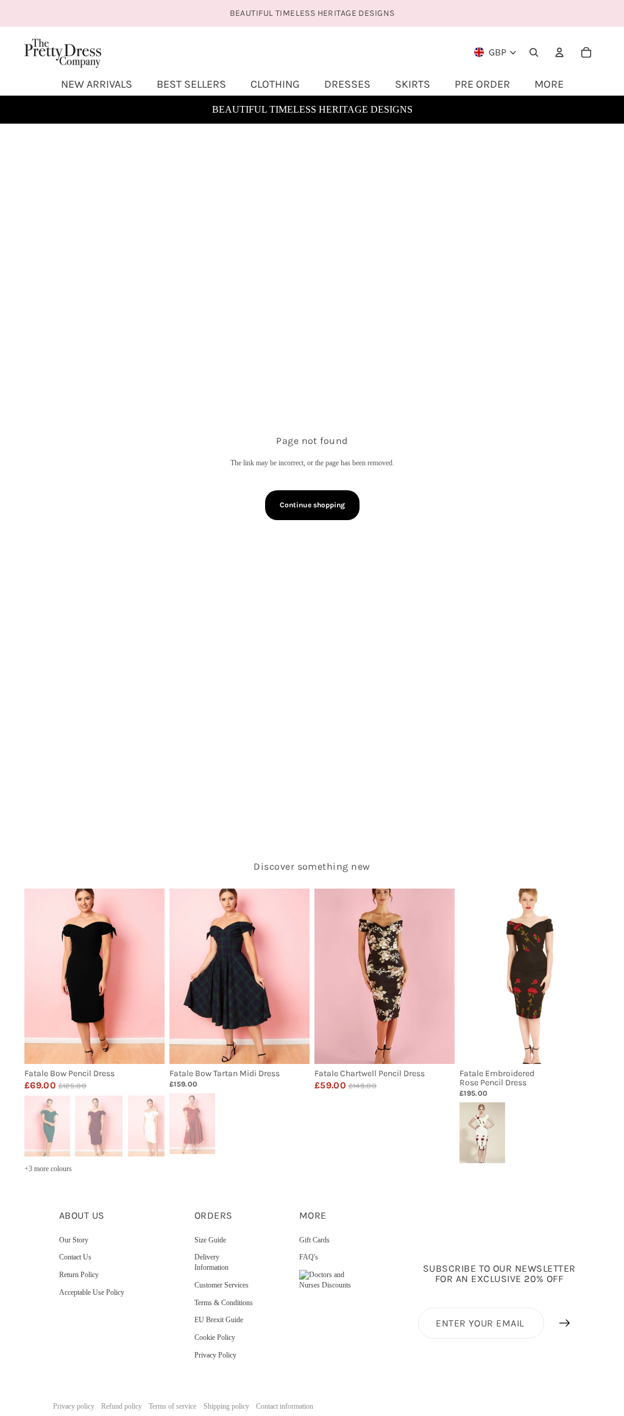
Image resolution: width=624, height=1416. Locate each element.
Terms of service (172, 1406)
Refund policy (121, 1406)
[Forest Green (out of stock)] (46, 1125)
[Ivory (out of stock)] (152, 1125)
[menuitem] (549, 84)
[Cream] (481, 1132)
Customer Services (221, 1285)
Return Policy (79, 1274)
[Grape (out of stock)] (99, 1125)
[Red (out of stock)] (191, 1122)
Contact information (284, 1406)
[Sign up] (565, 1323)
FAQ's (308, 1257)
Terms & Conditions (223, 1302)
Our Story (73, 1240)
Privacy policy (73, 1406)
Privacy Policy (215, 1355)
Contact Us (75, 1257)
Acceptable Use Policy (91, 1292)
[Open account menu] (559, 52)
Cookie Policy (214, 1337)
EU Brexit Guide (218, 1320)
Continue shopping (312, 505)
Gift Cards (314, 1240)
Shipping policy (226, 1406)
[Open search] (533, 52)
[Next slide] (155, 976)
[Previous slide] (33, 976)
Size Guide (210, 1240)
